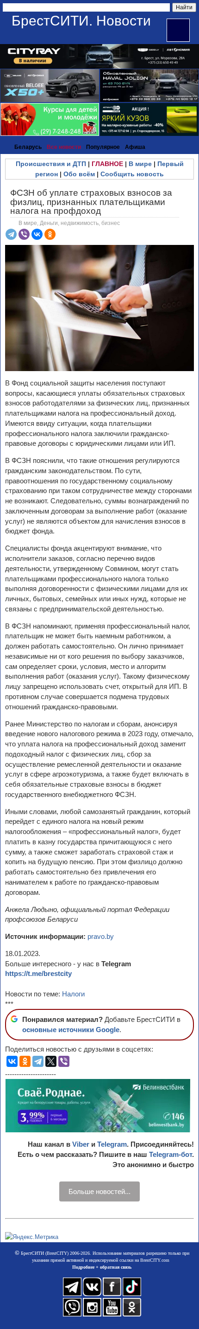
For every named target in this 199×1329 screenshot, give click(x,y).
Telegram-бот (170, 1154)
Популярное (103, 147)
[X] (50, 1061)
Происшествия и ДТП (51, 163)
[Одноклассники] (50, 234)
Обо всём (79, 174)
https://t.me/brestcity (38, 973)
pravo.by (100, 936)
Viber (80, 1144)
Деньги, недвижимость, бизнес (80, 223)
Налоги (73, 994)
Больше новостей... (99, 1191)
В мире (140, 163)
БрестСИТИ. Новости (81, 20)
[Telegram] (11, 234)
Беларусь (28, 147)
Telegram (112, 1144)
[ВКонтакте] (37, 234)
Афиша (135, 147)
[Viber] (24, 234)
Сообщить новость (132, 174)
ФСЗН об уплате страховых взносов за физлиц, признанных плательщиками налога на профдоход (91, 201)
